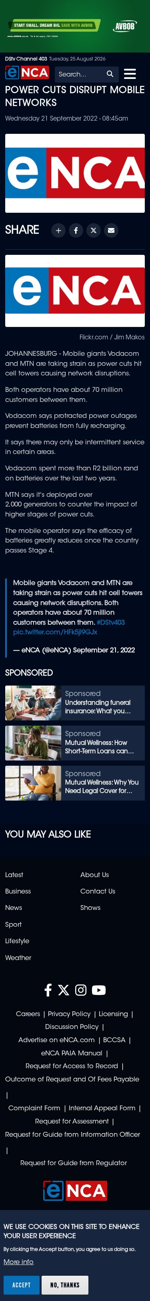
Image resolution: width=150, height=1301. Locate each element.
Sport (13, 925)
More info (19, 1262)
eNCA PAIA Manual (71, 1054)
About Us (94, 875)
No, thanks (65, 1285)
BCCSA (114, 1040)
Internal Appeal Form (102, 1108)
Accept (21, 1285)
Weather (18, 958)
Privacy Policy (69, 1014)
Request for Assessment (72, 1122)
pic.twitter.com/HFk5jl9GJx (55, 632)
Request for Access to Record (72, 1066)
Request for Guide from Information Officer (72, 1135)
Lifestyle (17, 941)
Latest (14, 875)
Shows (90, 908)
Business (18, 892)
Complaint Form (34, 1108)
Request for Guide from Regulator (73, 1163)
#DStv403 (111, 623)
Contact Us (97, 892)
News (13, 908)
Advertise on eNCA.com (56, 1040)
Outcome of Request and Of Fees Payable (72, 1080)
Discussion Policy (71, 1027)
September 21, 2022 (104, 650)
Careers (28, 1014)
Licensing (113, 1014)
